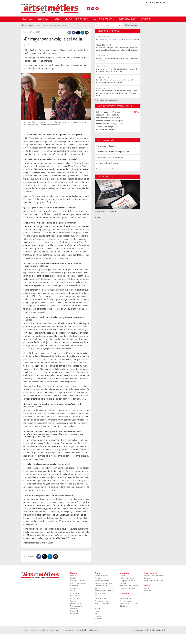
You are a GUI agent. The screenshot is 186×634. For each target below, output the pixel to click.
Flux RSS (98, 616)
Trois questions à (76, 606)
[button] (119, 25)
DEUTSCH (149, 3)
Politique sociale (100, 598)
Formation (98, 578)
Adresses (147, 588)
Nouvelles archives (32, 25)
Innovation (74, 614)
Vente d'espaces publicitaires (154, 581)
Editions (147, 578)
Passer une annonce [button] (103, 19)
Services (72, 591)
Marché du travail (76, 596)
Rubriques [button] (43, 19)
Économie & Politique (77, 581)
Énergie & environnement (103, 583)
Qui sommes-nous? (150, 573)
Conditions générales (127, 596)
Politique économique (102, 601)
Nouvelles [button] (27, 19)
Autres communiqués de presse (107, 100)
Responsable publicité (127, 598)
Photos (97, 614)
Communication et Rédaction (154, 576)
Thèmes (97, 573)
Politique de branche (102, 581)
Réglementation (100, 593)
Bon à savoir (74, 593)
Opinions (73, 601)
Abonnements (124, 573)
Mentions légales (81, 630)
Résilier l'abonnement (127, 578)
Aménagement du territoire (104, 591)
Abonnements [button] (82, 19)
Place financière (100, 596)
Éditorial (73, 578)
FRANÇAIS (160, 3)
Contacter (147, 591)
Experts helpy (74, 611)
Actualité (73, 576)
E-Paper (68, 19)
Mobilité (97, 588)
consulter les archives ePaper (106, 211)
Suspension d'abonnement (129, 586)
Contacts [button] (146, 19)
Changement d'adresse (127, 588)
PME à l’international (102, 603)
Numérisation (74, 609)
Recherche (98, 619)
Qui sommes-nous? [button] (128, 19)
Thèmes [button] (56, 19)
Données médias (125, 601)
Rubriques (73, 573)
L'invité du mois (75, 603)
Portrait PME (74, 598)
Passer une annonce (126, 593)
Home (97, 611)
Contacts (147, 586)
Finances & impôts (101, 586)
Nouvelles (98, 609)
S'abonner (123, 576)
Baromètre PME (75, 588)
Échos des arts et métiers (78, 583)
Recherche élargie (131, 25)
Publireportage (75, 586)
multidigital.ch (160, 630)
